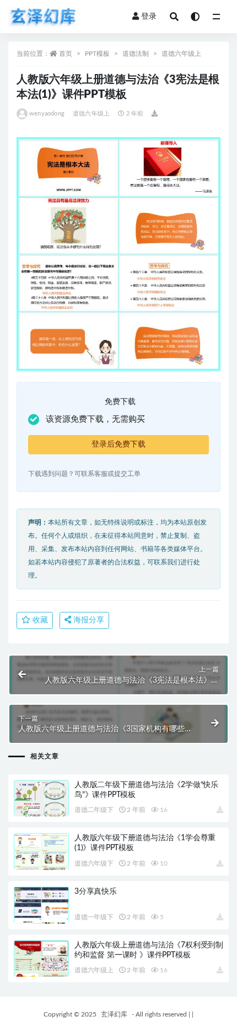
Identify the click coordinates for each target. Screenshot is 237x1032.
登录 (149, 16)
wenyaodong (46, 114)
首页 (65, 53)
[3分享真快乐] (41, 918)
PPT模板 (97, 53)
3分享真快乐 (95, 891)
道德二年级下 (94, 809)
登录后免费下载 (118, 444)
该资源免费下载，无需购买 (95, 419)
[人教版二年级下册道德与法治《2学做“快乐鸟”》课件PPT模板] (41, 811)
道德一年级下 (94, 917)
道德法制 (135, 53)
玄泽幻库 (114, 1014)
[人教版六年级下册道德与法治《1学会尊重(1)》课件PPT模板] (41, 864)
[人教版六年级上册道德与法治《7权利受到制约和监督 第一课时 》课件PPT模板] (41, 971)
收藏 (39, 620)
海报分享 (87, 620)
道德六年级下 (94, 863)
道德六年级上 (181, 53)
